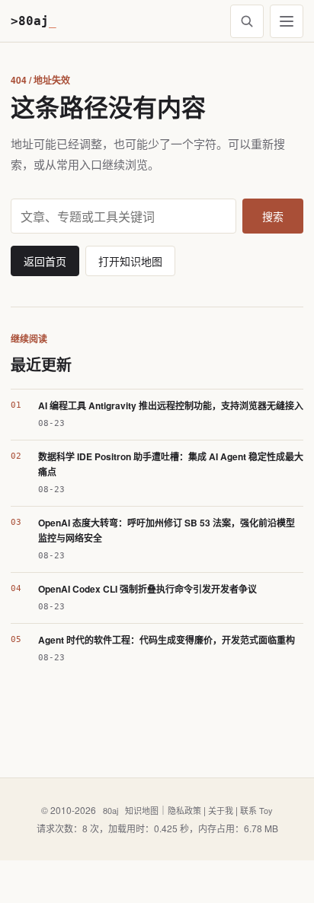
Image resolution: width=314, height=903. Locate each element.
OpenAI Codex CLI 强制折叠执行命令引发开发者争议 (147, 589)
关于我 (220, 810)
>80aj (33, 21)
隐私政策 (184, 810)
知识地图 (142, 810)
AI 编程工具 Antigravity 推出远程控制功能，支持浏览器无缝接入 (170, 405)
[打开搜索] (247, 21)
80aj (110, 810)
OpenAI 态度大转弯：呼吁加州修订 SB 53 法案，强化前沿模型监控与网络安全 (166, 530)
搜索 (273, 216)
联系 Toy (256, 810)
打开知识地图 (130, 261)
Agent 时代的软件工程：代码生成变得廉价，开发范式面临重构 (166, 640)
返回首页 (45, 261)
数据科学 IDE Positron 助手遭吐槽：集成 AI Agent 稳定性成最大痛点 (170, 464)
